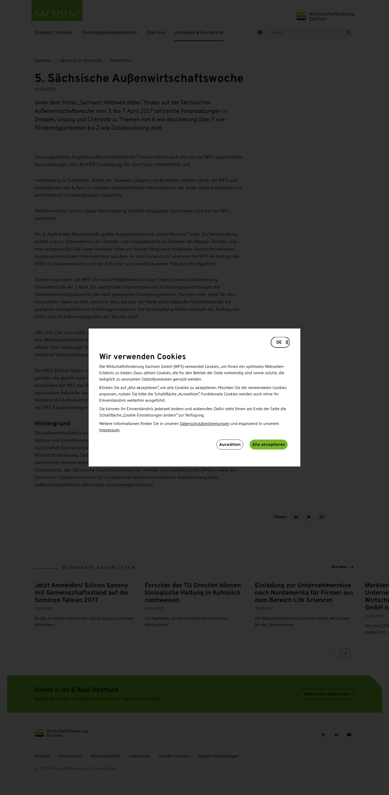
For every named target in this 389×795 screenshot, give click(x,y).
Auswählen (230, 444)
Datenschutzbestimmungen (204, 423)
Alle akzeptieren (268, 444)
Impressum (109, 430)
